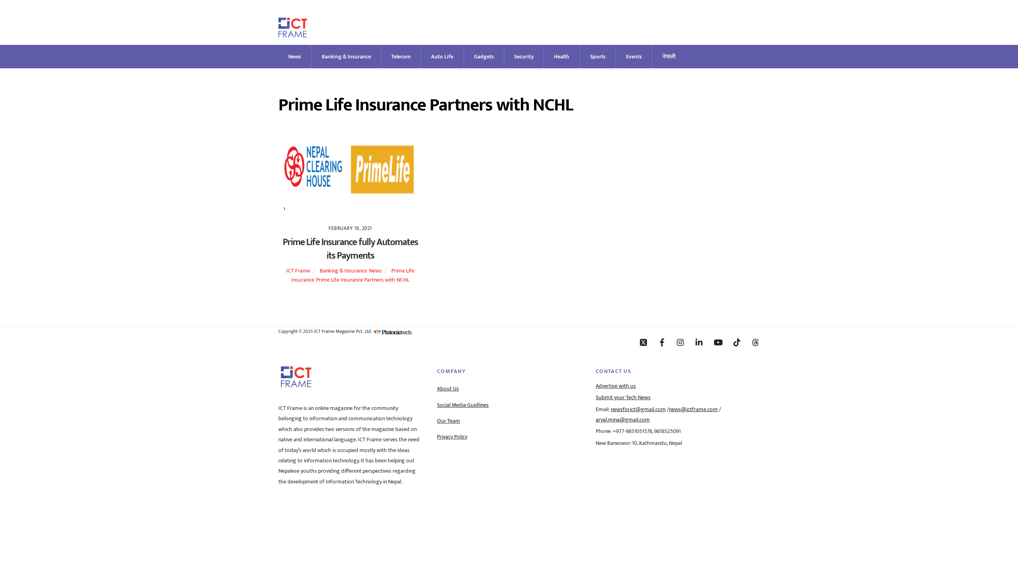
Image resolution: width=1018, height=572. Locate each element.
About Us (448, 389)
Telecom (401, 56)
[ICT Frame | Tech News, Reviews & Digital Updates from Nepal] (292, 34)
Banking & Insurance (346, 56)
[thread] (756, 342)
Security (524, 56)
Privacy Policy (452, 437)
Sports (598, 56)
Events (634, 56)
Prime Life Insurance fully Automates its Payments (350, 249)
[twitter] (643, 342)
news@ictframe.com (693, 409)
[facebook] (662, 342)
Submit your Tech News (623, 397)
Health (561, 56)
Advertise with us (616, 386)
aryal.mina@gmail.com (623, 420)
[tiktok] (737, 342)
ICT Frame (298, 271)
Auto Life (442, 56)
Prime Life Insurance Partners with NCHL (362, 280)
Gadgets (484, 56)
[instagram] (681, 342)
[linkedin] (699, 342)
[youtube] (718, 342)
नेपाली (669, 56)
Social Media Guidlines (463, 405)
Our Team (448, 421)
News (294, 56)
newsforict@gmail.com (638, 409)
